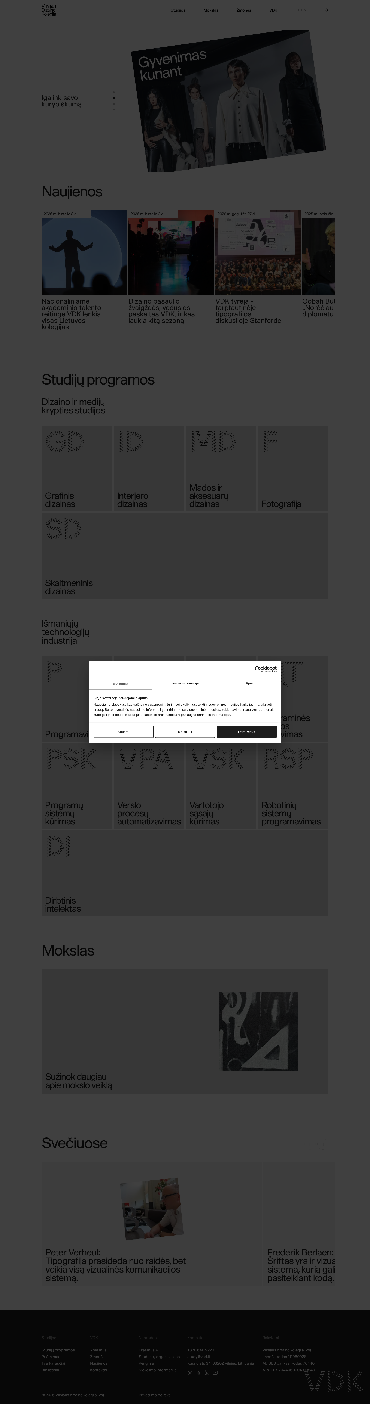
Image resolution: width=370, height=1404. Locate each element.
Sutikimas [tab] (120, 684)
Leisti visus (246, 731)
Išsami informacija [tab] (185, 683)
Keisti (182, 731)
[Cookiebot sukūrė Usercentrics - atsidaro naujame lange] (258, 669)
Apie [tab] (249, 683)
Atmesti (123, 731)
